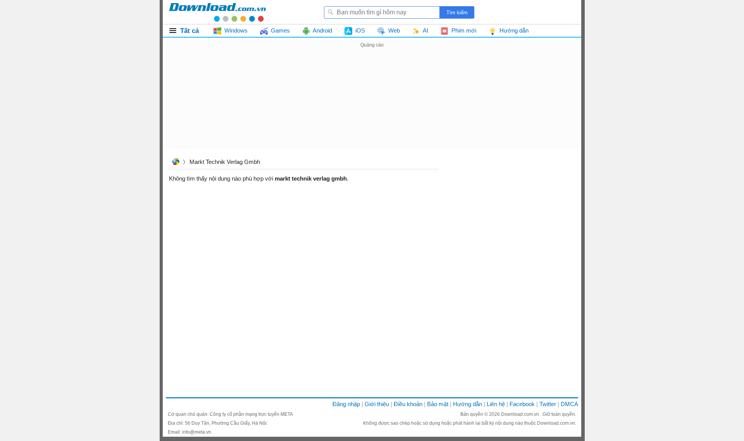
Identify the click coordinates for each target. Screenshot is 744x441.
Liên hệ (496, 404)
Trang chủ (175, 162)
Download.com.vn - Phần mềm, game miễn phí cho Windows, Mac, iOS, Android (217, 12)
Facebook (522, 404)
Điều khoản (408, 404)
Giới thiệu (377, 404)
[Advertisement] (372, 104)
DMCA (569, 404)
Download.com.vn (520, 414)
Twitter (547, 404)
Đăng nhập (346, 404)
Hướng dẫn (467, 404)
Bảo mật (437, 404)
